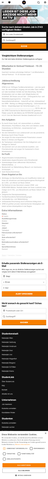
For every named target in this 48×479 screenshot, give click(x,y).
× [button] (45, 433)
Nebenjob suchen (8, 427)
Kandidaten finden (8, 412)
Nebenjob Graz (7, 350)
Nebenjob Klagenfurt (9, 359)
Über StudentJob (8, 381)
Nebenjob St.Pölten (9, 367)
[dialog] (24, 455)
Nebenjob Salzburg (9, 342)
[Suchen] (39, 2)
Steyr (4, 255)
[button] (24, 475)
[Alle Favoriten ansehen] (9, 2)
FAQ (3, 386)
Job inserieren (7, 404)
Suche (24, 46)
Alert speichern (24, 294)
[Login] (45, 2)
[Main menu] (2, 2)
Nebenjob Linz (7, 354)
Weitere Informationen (22, 444)
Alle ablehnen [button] (24, 471)
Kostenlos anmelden (9, 408)
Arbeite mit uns (7, 394)
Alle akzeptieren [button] (24, 465)
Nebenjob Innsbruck (9, 346)
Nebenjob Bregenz (8, 363)
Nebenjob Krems (8, 371)
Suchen (24, 322)
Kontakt (4, 390)
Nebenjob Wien (7, 338)
